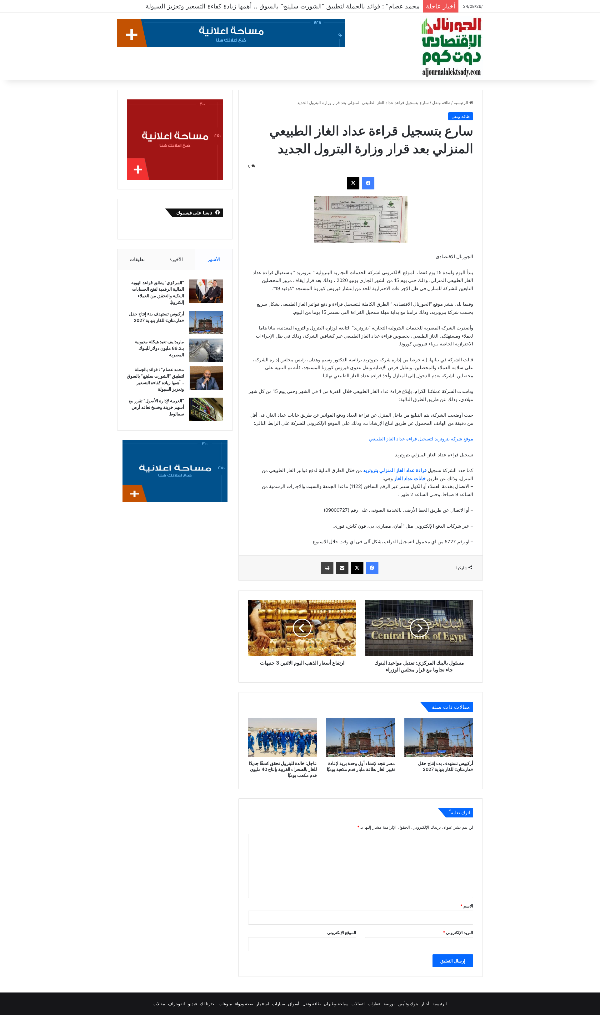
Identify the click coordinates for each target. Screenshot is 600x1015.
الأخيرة (176, 259)
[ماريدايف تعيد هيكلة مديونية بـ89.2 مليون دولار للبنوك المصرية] (206, 350)
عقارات (374, 1003)
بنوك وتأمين (408, 1003)
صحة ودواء (244, 1003)
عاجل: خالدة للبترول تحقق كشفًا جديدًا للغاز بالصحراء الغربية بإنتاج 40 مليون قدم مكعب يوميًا (283, 769)
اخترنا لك (208, 1003)
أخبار (425, 1003)
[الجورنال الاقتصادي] (451, 47)
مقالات (159, 1003)
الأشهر (214, 259)
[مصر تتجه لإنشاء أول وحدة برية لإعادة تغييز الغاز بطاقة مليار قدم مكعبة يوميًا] (360, 737)
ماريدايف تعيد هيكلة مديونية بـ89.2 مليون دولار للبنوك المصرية (159, 348)
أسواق (293, 1003)
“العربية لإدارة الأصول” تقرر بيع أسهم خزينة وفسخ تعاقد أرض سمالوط (327, 6)
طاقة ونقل (441, 102)
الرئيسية (461, 102)
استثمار (262, 1003)
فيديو (192, 1003)
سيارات (278, 1003)
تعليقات (137, 259)
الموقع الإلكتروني (341, 932)
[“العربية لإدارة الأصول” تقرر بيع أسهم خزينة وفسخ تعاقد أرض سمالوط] (206, 409)
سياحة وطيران (336, 1003)
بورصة (389, 1003)
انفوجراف (176, 1003)
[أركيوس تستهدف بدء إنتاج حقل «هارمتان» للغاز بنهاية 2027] (438, 737)
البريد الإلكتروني (458, 932)
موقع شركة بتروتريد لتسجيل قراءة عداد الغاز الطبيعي (421, 439)
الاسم (466, 905)
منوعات (225, 1003)
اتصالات (358, 1003)
